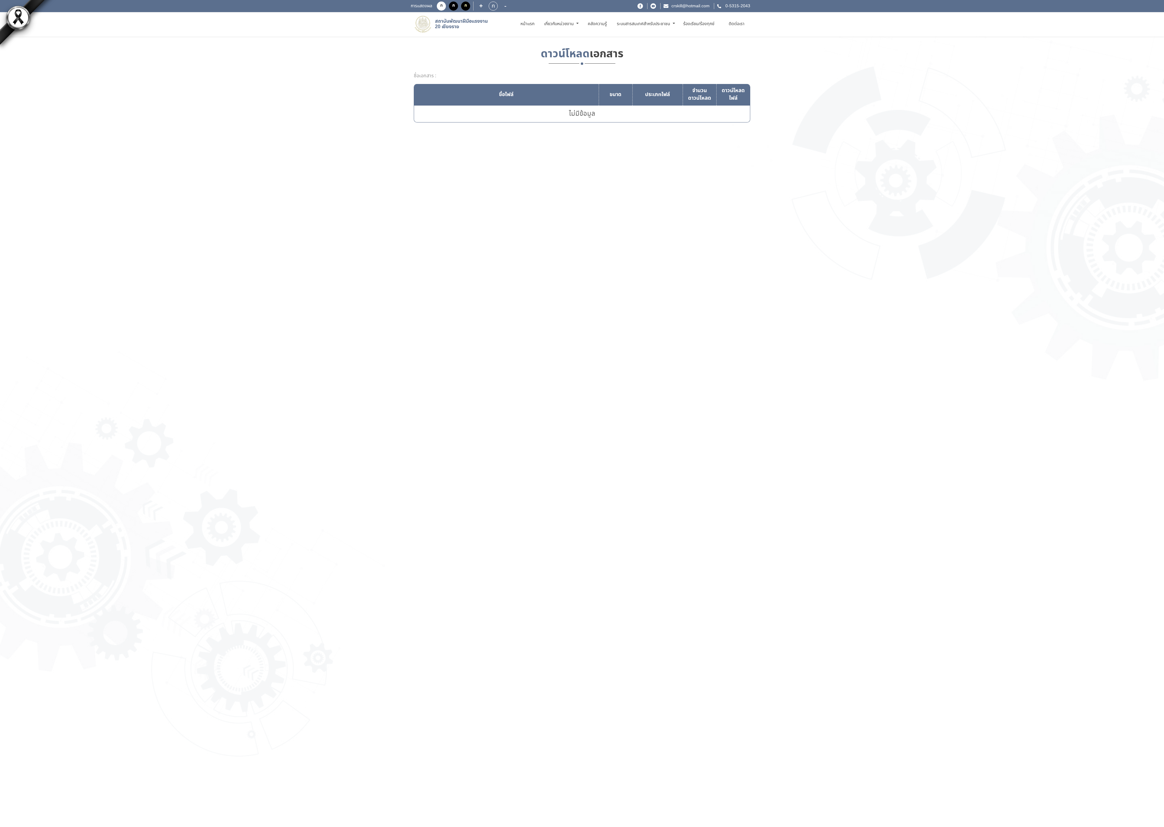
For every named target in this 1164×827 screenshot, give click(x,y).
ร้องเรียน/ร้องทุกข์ (698, 24)
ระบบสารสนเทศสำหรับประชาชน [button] (644, 24)
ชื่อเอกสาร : (425, 76)
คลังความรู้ (597, 24)
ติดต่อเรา (736, 24)
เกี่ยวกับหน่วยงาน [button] (559, 24)
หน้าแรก (528, 24)
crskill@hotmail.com (690, 6)
